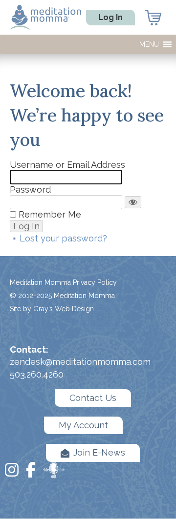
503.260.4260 (37, 374)
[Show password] (133, 202)
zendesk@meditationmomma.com (80, 362)
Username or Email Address (67, 165)
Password (30, 189)
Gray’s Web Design (63, 309)
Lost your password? (63, 238)
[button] (149, 44)
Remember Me (50, 214)
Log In (110, 17)
